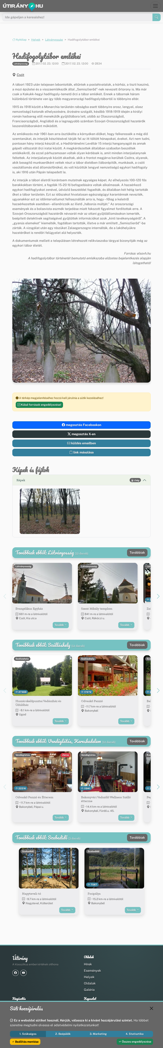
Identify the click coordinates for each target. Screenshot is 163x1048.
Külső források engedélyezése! (40, 404)
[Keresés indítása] (156, 17)
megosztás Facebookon (83, 425)
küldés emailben (83, 443)
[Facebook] (15, 973)
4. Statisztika (135, 1033)
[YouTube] (23, 973)
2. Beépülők (63, 1033)
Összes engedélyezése (136, 1041)
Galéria (89, 990)
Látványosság (54, 39)
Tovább (59, 625)
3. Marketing (98, 1033)
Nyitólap (20, 39)
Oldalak (90, 983)
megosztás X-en (83, 434)
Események (92, 971)
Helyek (35, 39)
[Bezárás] (151, 1008)
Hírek (88, 964)
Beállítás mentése (27, 1041)
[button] (50, 511)
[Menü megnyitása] (155, 6)
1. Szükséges (27, 1033)
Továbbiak (137, 552)
